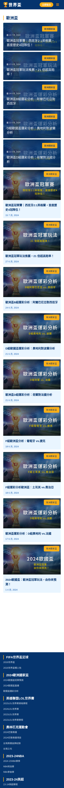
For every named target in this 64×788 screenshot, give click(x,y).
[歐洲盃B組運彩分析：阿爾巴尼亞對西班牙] (32, 95)
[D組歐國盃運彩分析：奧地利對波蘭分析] (32, 124)
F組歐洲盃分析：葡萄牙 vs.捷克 (25, 441)
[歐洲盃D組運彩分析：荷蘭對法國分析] (32, 153)
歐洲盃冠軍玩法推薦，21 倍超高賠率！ (29, 256)
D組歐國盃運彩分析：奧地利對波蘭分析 (30, 348)
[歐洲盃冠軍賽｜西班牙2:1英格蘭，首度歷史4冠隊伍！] (32, 37)
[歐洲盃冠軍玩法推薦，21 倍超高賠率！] (32, 66)
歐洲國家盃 (49, 28)
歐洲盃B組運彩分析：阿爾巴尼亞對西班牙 (31, 302)
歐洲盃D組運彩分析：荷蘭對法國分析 (28, 394)
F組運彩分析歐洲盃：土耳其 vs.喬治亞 (29, 487)
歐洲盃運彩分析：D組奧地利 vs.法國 (28, 533)
